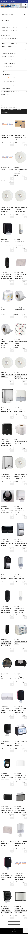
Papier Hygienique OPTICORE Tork (7, 170)
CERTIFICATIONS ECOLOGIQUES (9, 38)
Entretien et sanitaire (8, 51)
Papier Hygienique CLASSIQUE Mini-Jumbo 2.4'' (20, 476)
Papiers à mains (8, 74)
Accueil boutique (6, 105)
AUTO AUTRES (5, 35)
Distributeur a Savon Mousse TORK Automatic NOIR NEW (6, 277)
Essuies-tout (7, 69)
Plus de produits (14, 923)
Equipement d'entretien (9, 53)
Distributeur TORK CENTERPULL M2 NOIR (7, 877)
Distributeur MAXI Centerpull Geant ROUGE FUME (20, 710)
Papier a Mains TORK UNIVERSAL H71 (20, 137)
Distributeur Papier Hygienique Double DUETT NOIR (7, 778)
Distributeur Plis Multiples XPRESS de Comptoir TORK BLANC (20, 778)
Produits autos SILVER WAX (9, 30)
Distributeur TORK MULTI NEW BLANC (7, 844)
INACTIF (4, 25)
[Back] (3, 10)
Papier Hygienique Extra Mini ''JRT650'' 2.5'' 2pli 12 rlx (20, 377)
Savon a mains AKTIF (7, 33)
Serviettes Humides (8, 85)
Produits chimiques (8, 56)
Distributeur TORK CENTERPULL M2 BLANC (20, 844)
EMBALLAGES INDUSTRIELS (8, 46)
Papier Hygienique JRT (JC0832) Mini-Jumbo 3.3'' (20, 209)
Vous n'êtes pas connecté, (12, 111)
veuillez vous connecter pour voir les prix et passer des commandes (12, 111)
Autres (5, 61)
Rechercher (25, 14)
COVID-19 (4, 41)
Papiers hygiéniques (9, 77)
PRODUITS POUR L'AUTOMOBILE (10, 91)
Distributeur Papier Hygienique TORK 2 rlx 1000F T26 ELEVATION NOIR (7, 579)
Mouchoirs (6, 71)
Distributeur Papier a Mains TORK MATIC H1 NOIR (6, 444)
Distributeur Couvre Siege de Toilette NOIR (19, 877)
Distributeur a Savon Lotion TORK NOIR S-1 (6, 610)
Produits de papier (8, 59)
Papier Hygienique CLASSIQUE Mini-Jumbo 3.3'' (20, 171)
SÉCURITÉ (5, 94)
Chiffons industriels (9, 63)
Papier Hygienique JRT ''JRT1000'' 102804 (7, 343)
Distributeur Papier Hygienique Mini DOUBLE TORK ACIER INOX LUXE (20, 912)
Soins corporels (7, 88)
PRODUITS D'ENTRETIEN (8, 49)
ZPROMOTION (5, 97)
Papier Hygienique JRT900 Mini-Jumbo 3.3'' (7, 209)
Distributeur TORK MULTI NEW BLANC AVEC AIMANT (20, 277)
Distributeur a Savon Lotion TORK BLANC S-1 (19, 577)
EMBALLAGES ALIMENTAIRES (9, 43)
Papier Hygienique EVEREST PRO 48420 (20, 343)
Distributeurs (7, 66)
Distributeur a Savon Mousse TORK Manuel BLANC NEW (19, 611)
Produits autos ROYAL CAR (9, 27)
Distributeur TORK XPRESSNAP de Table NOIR (20, 744)
